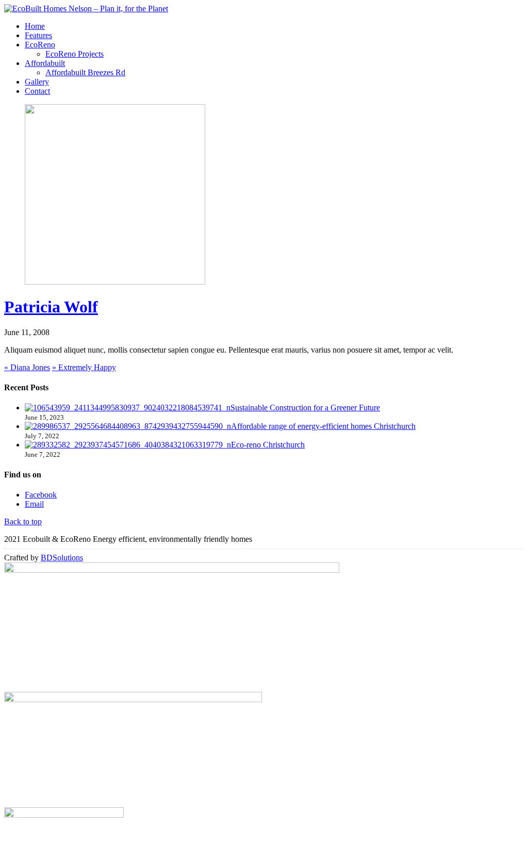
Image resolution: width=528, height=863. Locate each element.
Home (35, 26)
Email (34, 504)
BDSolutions (62, 557)
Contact (37, 91)
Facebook (41, 494)
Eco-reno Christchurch (268, 444)
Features (38, 35)
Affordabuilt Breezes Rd (85, 72)
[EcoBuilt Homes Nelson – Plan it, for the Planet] (86, 8)
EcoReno (40, 44)
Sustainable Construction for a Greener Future (305, 407)
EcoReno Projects (74, 53)
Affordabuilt (45, 63)
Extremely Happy (84, 367)
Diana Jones (27, 367)
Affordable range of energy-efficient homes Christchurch (323, 426)
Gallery (37, 81)
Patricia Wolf (51, 306)
